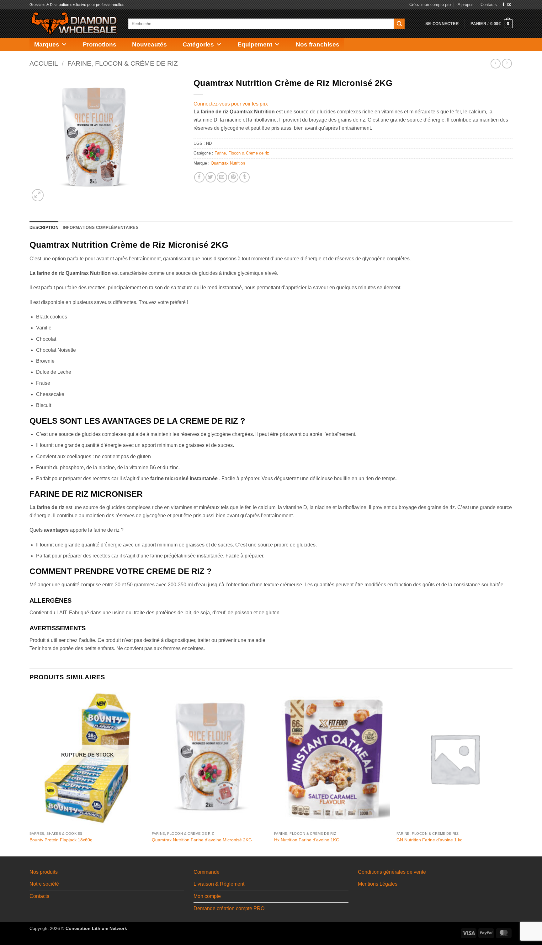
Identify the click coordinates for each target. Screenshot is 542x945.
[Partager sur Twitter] (210, 177)
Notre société (44, 884)
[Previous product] (507, 63)
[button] (442, 24)
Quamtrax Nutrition (228, 163)
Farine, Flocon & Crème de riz (122, 63)
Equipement (254, 44)
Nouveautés (149, 44)
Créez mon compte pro (430, 4)
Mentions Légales (377, 884)
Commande (207, 872)
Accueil (43, 63)
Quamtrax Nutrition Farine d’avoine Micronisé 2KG (202, 839)
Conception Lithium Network (96, 928)
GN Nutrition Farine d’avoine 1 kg (429, 839)
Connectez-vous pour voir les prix (231, 103)
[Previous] (30, 772)
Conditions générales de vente (392, 872)
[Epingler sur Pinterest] (233, 177)
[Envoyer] (399, 24)
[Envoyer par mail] (222, 177)
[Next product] (495, 63)
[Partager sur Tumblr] (244, 177)
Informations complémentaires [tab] (101, 227)
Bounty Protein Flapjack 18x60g (61, 839)
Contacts (489, 4)
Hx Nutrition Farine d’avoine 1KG (306, 839)
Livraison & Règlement (219, 884)
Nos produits (43, 872)
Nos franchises (317, 44)
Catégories (198, 44)
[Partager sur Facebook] (199, 177)
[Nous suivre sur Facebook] (503, 5)
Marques (46, 44)
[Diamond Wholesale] (74, 24)
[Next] (512, 772)
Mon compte (207, 896)
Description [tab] (43, 227)
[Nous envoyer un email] (509, 5)
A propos (466, 4)
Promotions (99, 44)
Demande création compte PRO (229, 908)
